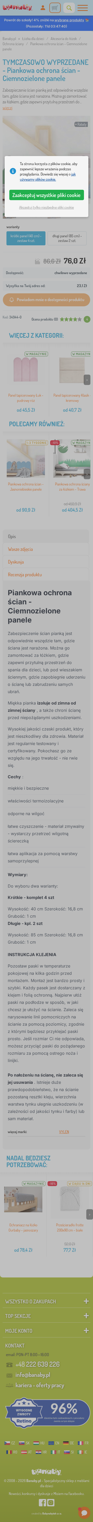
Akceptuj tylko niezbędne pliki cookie (46, 207)
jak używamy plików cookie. (48, 177)
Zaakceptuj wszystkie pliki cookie (46, 195)
